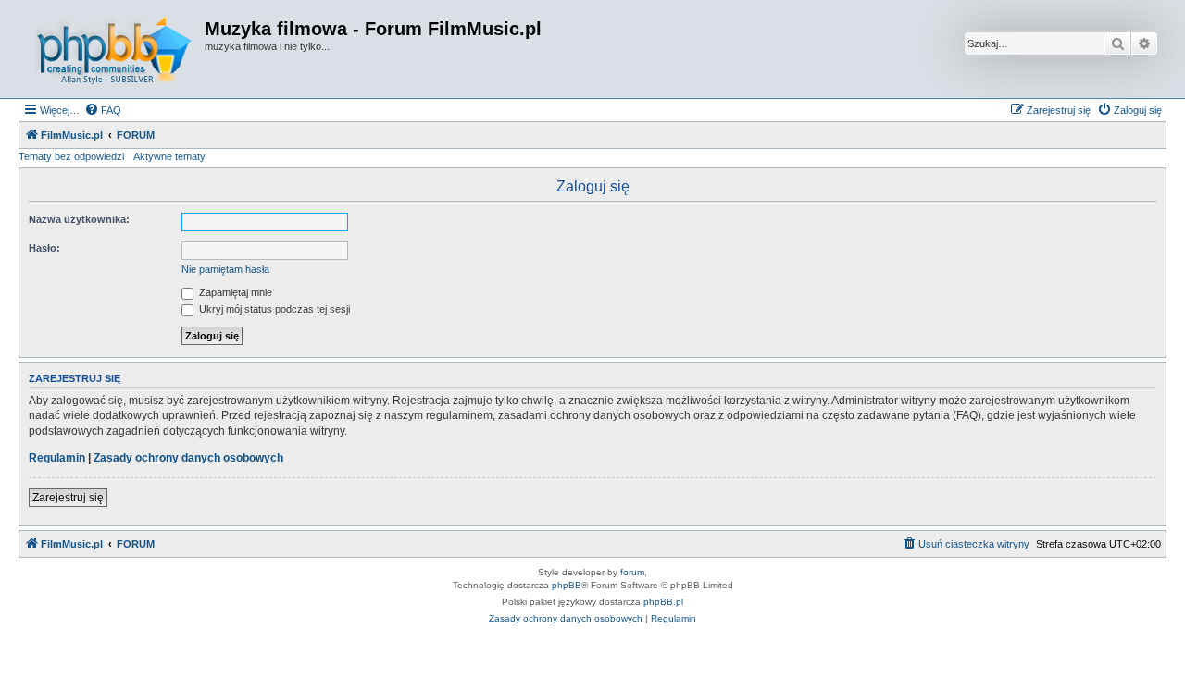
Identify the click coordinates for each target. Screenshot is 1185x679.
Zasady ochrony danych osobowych (188, 457)
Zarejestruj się (68, 497)
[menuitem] (102, 110)
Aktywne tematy (169, 156)
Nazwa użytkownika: (79, 219)
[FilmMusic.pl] (114, 49)
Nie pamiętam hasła (225, 269)
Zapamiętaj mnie (234, 292)
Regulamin (57, 457)
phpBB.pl (663, 602)
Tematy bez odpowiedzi (71, 156)
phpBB (566, 585)
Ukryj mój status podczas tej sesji (273, 309)
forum (632, 572)
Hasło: (44, 247)
